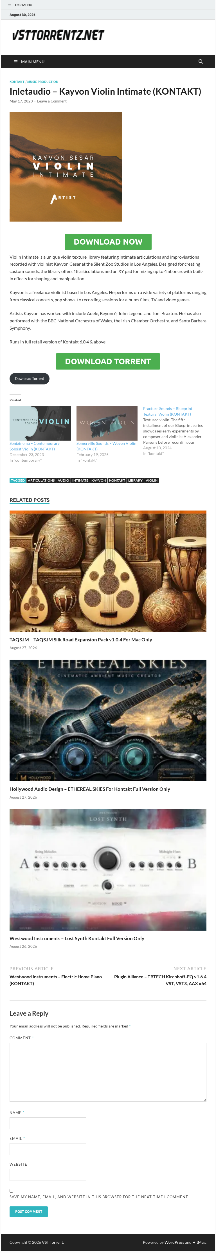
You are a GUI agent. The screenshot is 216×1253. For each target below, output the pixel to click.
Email (17, 1138)
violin (152, 480)
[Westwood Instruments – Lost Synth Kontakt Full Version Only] (108, 871)
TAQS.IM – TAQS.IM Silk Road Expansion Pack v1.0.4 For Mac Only (81, 640)
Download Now (108, 242)
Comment (22, 1038)
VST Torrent (52, 1242)
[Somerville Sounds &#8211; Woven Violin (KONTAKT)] (107, 423)
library (135, 480)
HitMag (199, 1242)
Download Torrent (108, 361)
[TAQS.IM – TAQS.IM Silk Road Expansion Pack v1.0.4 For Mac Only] (108, 573)
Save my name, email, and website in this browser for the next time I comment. (99, 1197)
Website (18, 1164)
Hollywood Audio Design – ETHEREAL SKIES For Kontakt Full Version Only (90, 789)
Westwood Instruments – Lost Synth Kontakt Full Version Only (77, 938)
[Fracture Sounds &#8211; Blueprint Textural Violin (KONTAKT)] (176, 431)
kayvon (98, 480)
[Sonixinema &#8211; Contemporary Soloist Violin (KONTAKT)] (40, 423)
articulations (41, 480)
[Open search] (201, 61)
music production (42, 82)
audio (63, 480)
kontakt (17, 82)
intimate (80, 480)
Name (17, 1112)
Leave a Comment (52, 101)
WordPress (174, 1242)
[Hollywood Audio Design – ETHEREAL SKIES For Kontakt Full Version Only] (108, 722)
